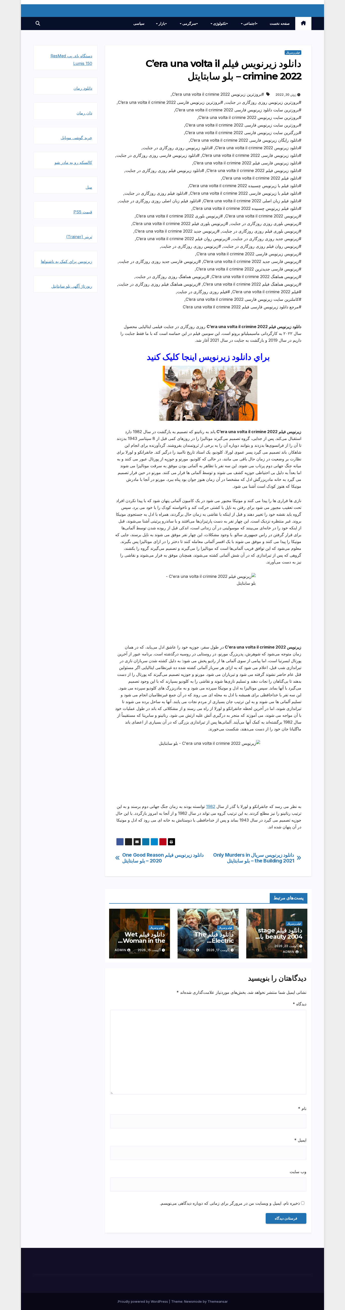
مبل (89, 187)
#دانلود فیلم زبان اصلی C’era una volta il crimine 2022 (252, 200)
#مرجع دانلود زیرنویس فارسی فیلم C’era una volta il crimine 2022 (242, 306)
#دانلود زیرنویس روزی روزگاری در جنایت (178, 147)
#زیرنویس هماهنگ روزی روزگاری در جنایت (172, 276)
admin (288, 952)
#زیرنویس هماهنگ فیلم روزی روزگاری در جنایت (159, 284)
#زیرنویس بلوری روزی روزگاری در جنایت (266, 223)
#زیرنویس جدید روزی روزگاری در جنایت (267, 238)
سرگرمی (188, 23)
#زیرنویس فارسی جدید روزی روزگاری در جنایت (160, 261)
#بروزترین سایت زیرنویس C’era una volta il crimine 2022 (250, 117)
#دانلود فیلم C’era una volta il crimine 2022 (261, 178)
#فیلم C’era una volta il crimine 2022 (266, 291)
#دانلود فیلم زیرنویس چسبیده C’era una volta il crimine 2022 (247, 208)
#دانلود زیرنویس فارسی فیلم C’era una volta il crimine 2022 (247, 162)
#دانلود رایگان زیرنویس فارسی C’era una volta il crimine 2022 (245, 140)
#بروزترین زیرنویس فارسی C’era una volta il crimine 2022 (170, 102)
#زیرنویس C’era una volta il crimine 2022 (263, 215)
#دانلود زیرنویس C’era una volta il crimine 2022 (258, 147)
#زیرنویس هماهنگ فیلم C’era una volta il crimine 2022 (252, 284)
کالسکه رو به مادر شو (73, 162)
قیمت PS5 (82, 211)
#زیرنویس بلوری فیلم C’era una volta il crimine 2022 (180, 223)
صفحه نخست (280, 23)
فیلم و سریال (293, 52)
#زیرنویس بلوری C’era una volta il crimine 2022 (179, 215)
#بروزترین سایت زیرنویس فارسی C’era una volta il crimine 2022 (243, 125)
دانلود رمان (82, 88)
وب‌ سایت (298, 1171)
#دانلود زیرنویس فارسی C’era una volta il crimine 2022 (251, 155)
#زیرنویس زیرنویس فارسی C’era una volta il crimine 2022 (248, 253)
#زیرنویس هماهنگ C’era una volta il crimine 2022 (256, 276)
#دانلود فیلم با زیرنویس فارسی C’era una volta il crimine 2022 (245, 193)
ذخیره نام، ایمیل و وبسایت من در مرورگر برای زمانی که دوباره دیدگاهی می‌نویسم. (230, 1203)
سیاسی (138, 23)
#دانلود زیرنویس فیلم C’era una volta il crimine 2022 (254, 170)
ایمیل (300, 1140)
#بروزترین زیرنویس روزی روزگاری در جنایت (263, 102)
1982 (210, 806)
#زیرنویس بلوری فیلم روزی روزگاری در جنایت (261, 231)
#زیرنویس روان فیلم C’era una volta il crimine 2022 (183, 238)
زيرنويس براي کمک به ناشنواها (66, 261)
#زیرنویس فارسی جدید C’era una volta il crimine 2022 (252, 261)
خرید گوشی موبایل (76, 137)
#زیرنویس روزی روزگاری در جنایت (191, 246)
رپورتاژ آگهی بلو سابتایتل (71, 286)
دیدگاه (299, 1003)
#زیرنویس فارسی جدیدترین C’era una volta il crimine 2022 (248, 268)
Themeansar (218, 1301)
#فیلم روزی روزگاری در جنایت (203, 291)
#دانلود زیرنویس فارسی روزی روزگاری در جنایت (158, 155)
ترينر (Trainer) (79, 236)
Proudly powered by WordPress (143, 1301)
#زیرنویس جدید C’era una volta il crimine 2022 (177, 231)
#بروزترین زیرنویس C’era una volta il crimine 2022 (218, 94)
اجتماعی (249, 23)
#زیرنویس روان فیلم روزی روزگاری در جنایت (262, 246)
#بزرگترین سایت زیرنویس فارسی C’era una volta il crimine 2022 (243, 132)
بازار (161, 23)
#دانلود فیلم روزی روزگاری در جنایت (156, 193)
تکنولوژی (219, 23)
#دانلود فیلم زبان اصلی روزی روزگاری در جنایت (160, 200)
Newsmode (193, 1301)
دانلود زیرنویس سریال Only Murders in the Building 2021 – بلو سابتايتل (253, 858)
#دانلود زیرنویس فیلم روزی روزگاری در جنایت (165, 170)
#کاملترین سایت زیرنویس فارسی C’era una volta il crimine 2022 (243, 299)
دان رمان (84, 112)
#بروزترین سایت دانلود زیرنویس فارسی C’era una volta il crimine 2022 (238, 109)
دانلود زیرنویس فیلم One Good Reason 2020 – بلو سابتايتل (163, 858)
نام (302, 1108)
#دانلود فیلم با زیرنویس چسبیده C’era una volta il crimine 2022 (245, 185)
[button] (38, 23)
